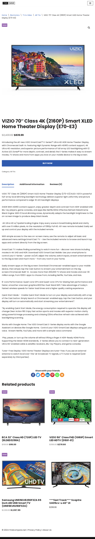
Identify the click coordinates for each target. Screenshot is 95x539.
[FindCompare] (9, 3)
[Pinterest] (52, 375)
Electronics (15, 15)
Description (8, 184)
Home (4, 15)
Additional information (32, 184)
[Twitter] (38, 375)
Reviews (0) (56, 184)
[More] (62, 375)
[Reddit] (43, 375)
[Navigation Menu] (90, 3)
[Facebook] (33, 375)
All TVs (38, 15)
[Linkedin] (47, 375)
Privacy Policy (34, 530)
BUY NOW (47, 163)
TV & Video (27, 15)
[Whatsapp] (57, 375)
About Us (47, 530)
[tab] (8, 184)
